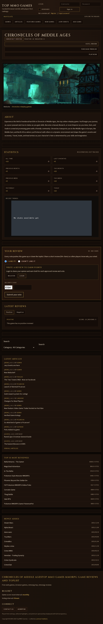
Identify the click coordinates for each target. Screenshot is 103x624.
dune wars (8, 532)
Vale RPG (7, 499)
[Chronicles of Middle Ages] (51, 84)
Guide (7, 434)
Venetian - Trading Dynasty (14, 555)
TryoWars (7, 537)
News (7, 363)
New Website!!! (9, 372)
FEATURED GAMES (34, 22)
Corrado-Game (9, 490)
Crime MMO (8, 551)
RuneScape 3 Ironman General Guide (17, 437)
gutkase (20, 427)
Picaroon (20, 384)
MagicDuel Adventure (12, 466)
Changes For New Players (13, 401)
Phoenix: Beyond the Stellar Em (15, 480)
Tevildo (20, 377)
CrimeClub (8, 565)
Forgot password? (64, 13)
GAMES (8, 22)
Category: (8, 347)
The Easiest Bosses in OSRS (14, 444)
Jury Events (64, 22)
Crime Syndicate (10, 560)
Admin (19, 363)
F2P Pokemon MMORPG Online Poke (17, 485)
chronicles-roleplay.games (22, 106)
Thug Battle (8, 494)
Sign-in (69, 9)
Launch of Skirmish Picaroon (14, 387)
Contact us (8, 609)
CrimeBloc (8, 541)
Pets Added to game (12, 430)
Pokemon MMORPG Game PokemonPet (19, 504)
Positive (9, 312)
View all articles (11, 448)
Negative (20, 312)
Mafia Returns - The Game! (14, 462)
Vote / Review (91, 44)
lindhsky (20, 398)
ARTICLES (18, 22)
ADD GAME (77, 22)
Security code (11, 283)
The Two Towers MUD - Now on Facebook (19, 380)
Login (40, 4)
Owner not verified (14, 39)
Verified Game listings (12, 415)
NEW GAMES (49, 22)
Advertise (22, 609)
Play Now (93, 54)
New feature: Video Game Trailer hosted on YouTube (23, 408)
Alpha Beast (8, 527)
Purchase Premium (89, 49)
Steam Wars (8, 523)
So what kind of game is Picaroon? (17, 422)
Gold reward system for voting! (16, 394)
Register (53, 13)
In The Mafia (8, 471)
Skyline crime (9, 546)
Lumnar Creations (41, 619)
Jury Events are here (12, 365)
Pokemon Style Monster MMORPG (17, 476)
